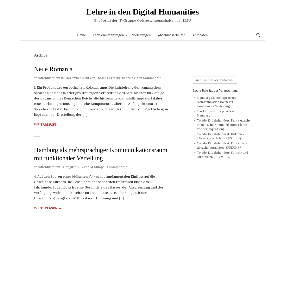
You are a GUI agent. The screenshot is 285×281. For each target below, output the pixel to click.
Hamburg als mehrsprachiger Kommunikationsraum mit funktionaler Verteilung (217, 102)
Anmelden (200, 35)
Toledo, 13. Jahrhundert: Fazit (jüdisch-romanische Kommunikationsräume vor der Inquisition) (223, 125)
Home (81, 35)
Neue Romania (53, 69)
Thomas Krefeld (108, 78)
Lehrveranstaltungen (108, 35)
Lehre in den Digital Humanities (142, 11)
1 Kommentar (117, 167)
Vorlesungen (141, 35)
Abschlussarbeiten (172, 35)
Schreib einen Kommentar (141, 78)
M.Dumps (97, 167)
